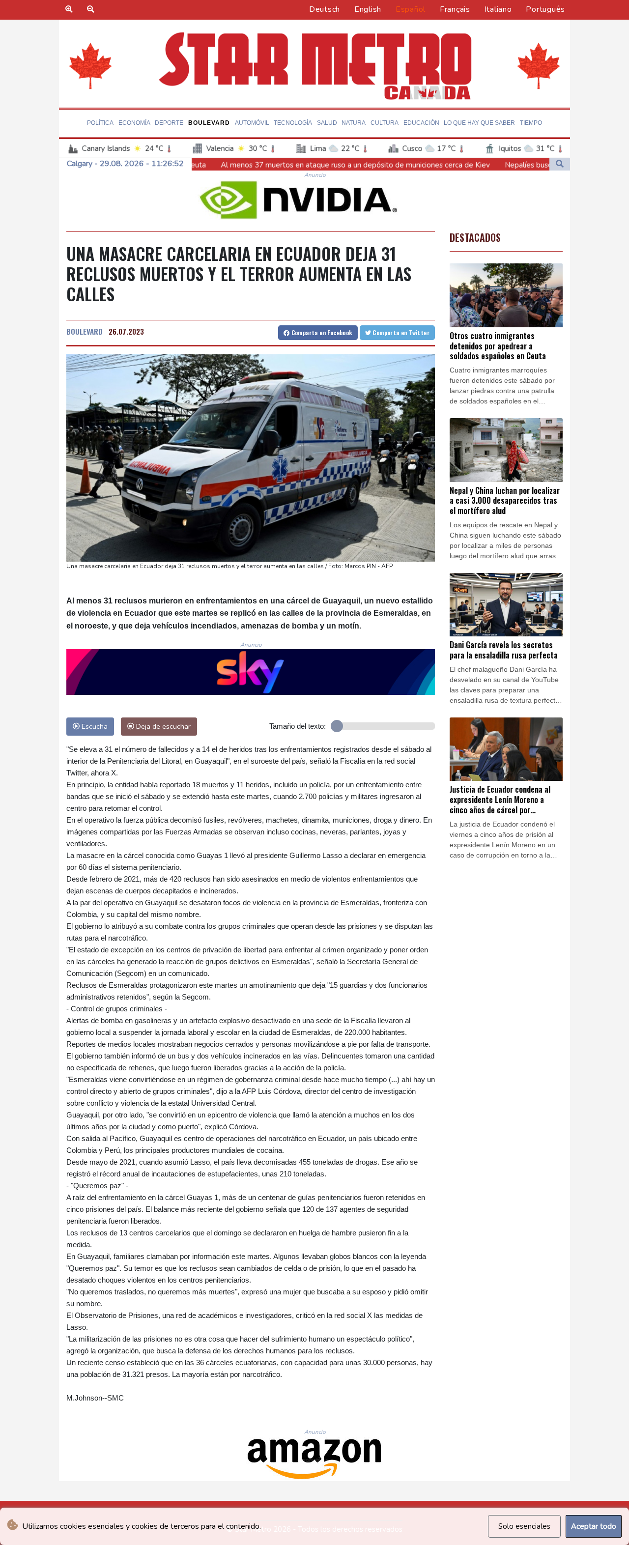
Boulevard (209, 122)
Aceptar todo (593, 1526)
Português (545, 9)
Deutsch (324, 9)
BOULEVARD (84, 331)
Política (100, 122)
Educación (421, 122)
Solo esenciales (524, 1526)
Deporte (169, 122)
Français (455, 9)
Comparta (320, 332)
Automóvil (252, 122)
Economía (134, 122)
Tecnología (293, 122)
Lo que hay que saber (479, 122)
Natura (354, 122)
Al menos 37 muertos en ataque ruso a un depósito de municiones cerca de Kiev (267, 165)
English (367, 9)
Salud (327, 122)
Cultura (385, 122)
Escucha (94, 726)
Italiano (498, 9)
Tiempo (531, 122)
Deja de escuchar (162, 726)
